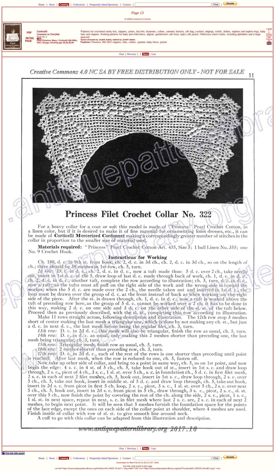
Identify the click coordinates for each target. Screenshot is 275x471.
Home (41, 4)
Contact (126, 4)
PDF (29, 32)
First (121, 54)
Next (145, 54)
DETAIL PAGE (29, 39)
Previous (132, 54)
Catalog (64, 4)
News (52, 4)
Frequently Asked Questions (104, 4)
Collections (79, 4)
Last (154, 54)
